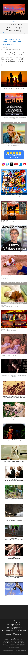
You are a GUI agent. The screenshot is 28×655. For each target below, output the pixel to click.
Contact (3, 650)
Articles (14, 638)
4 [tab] (9, 88)
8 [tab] (16, 88)
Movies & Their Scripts (19, 642)
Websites (11, 645)
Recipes (13, 644)
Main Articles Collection (14, 647)
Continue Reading (7, 64)
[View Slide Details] (14, 79)
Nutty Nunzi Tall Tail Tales (14, 145)
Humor (6, 645)
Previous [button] (3, 79)
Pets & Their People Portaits (20, 630)
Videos (14, 633)
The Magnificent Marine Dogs (8, 221)
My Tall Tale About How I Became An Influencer (12, 252)
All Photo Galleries (6, 622)
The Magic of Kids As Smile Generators (10, 355)
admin (4, 47)
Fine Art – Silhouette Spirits (7, 630)
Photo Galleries (14, 622)
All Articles (7, 639)
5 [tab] (11, 88)
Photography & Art (6, 644)
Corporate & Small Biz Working (13, 628)
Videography (8, 634)
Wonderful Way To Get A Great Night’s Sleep (12, 306)
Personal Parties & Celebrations (13, 624)
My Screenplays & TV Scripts (14, 196)
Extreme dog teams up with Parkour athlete (14, 596)
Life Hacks (22, 644)
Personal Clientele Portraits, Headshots (13, 627)
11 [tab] (21, 88)
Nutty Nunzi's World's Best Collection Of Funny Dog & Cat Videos (13, 277)
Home (13, 620)
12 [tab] (23, 88)
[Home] (3, 33)
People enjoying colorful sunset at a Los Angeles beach (14, 117)
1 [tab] (4, 88)
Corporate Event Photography (18, 622)
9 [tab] (18, 88)
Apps (21, 645)
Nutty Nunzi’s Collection (14, 635)
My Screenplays (19, 641)
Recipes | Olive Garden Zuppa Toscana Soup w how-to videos (11, 41)
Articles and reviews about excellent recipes (12, 49)
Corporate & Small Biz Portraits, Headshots (13, 625)
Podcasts (16, 645)
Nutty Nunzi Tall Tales (16, 634)
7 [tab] (14, 88)
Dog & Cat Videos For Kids (8, 642)
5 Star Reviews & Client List (20, 650)
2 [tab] (6, 88)
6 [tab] (13, 88)
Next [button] (25, 79)
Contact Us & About (9, 650)
